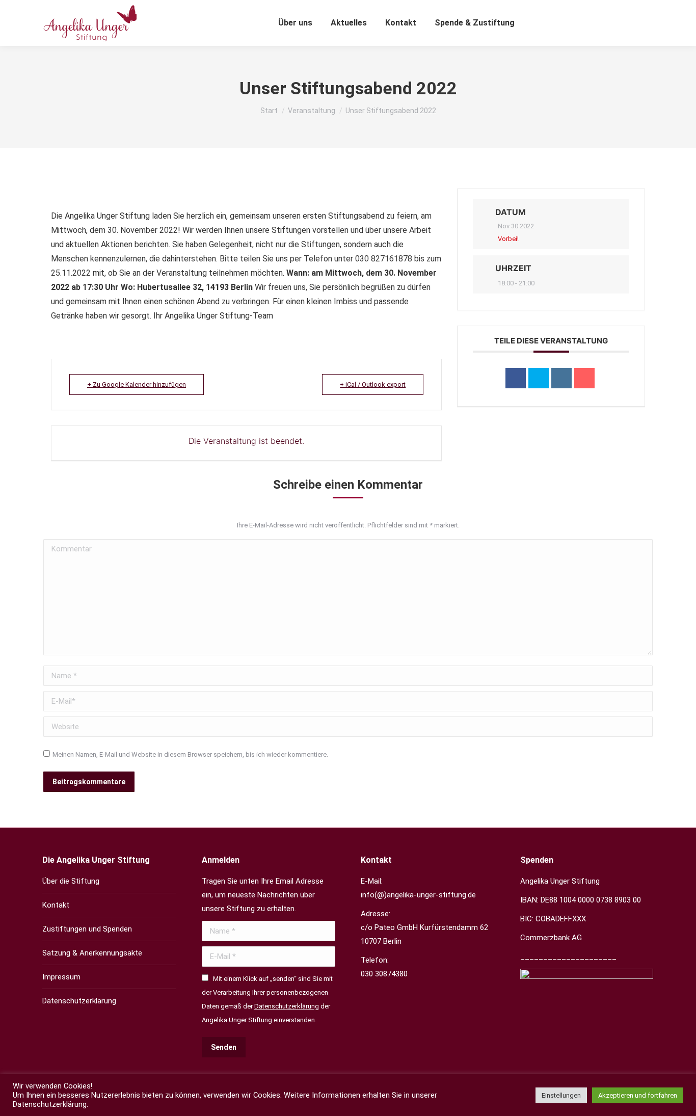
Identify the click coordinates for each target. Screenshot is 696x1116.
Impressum (61, 976)
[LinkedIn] (561, 378)
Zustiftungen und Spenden (87, 929)
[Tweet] (538, 378)
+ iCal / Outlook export (373, 384)
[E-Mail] (584, 378)
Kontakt (55, 905)
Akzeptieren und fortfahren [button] (637, 1095)
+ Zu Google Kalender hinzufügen (136, 384)
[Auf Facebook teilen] (515, 378)
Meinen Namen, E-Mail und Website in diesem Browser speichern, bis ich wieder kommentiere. (190, 754)
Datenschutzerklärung (79, 1000)
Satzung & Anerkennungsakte (92, 953)
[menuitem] (295, 23)
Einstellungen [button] (561, 1095)
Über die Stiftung (70, 881)
